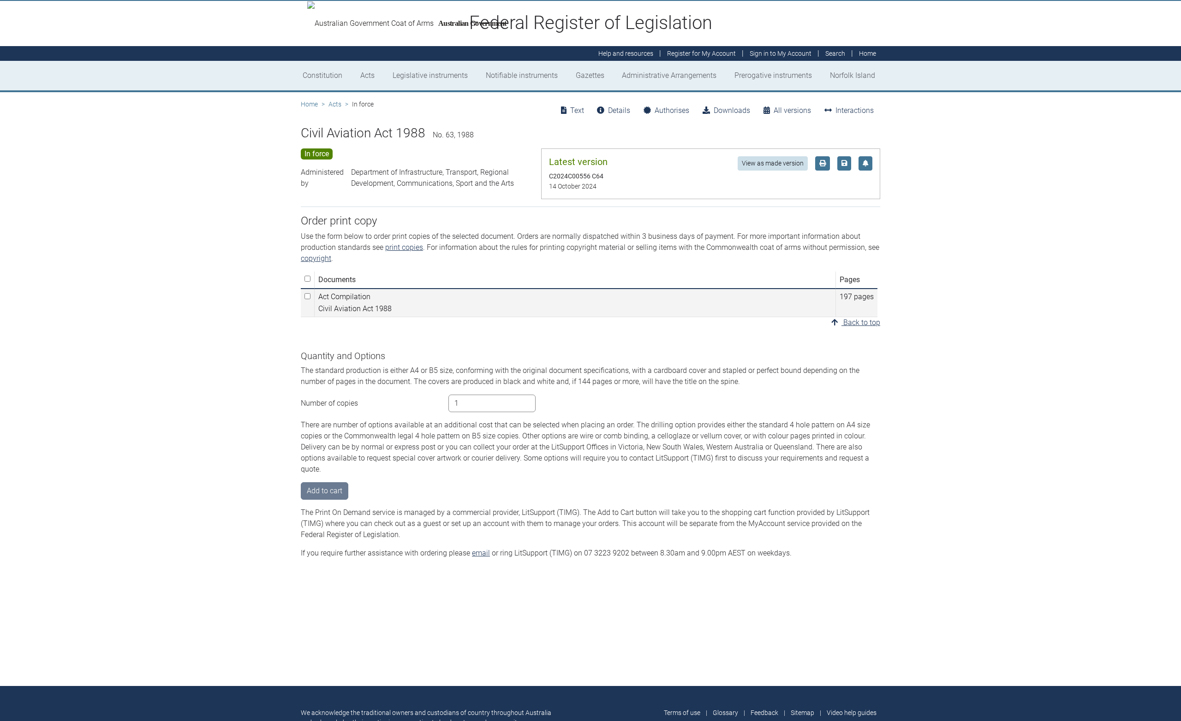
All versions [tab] (792, 110)
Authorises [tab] (672, 110)
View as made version (773, 163)
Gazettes (590, 75)
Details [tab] (619, 110)
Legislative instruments (430, 75)
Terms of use (682, 712)
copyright (316, 258)
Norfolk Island (852, 75)
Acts (367, 75)
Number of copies (329, 403)
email (481, 553)
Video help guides (852, 712)
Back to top (860, 322)
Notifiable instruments (522, 75)
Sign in (780, 53)
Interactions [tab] (854, 110)
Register (701, 53)
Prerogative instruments (773, 75)
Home (309, 104)
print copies (404, 247)
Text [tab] (577, 110)
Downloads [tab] (732, 110)
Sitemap (802, 712)
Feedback (764, 712)
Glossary (725, 712)
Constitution (322, 75)
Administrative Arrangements (669, 75)
